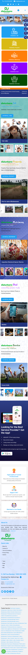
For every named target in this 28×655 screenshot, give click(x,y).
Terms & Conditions (7, 550)
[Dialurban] (6, 10)
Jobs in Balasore (9, 642)
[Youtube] (8, 4)
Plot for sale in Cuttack (15, 647)
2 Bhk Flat (5, 201)
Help (3, 565)
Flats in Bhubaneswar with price (14, 653)
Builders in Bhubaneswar (13, 651)
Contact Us (5, 548)
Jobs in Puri (17, 638)
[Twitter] (13, 4)
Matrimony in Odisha (12, 610)
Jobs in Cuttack (11, 638)
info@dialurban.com (10, 583)
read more (13, 531)
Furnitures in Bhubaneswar (13, 636)
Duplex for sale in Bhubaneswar (14, 645)
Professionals (6, 385)
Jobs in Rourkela (16, 640)
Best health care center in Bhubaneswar (16, 623)
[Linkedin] (11, 4)
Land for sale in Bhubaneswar (11, 649)
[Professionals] (14, 373)
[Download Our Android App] (18, 10)
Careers (4, 554)
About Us (4, 546)
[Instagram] (18, 4)
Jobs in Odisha (9, 640)
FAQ (3, 567)
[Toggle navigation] (25, 10)
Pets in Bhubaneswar (16, 630)
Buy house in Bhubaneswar (13, 643)
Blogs (3, 563)
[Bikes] (14, 312)
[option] (14, 131)
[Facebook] (16, 4)
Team (3, 561)
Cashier (4, 141)
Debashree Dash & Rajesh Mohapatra (13, 262)
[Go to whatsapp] (3, 651)
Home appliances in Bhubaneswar (12, 628)
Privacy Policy (5, 552)
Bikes (3, 324)
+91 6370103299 (9, 582)
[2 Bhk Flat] (14, 189)
